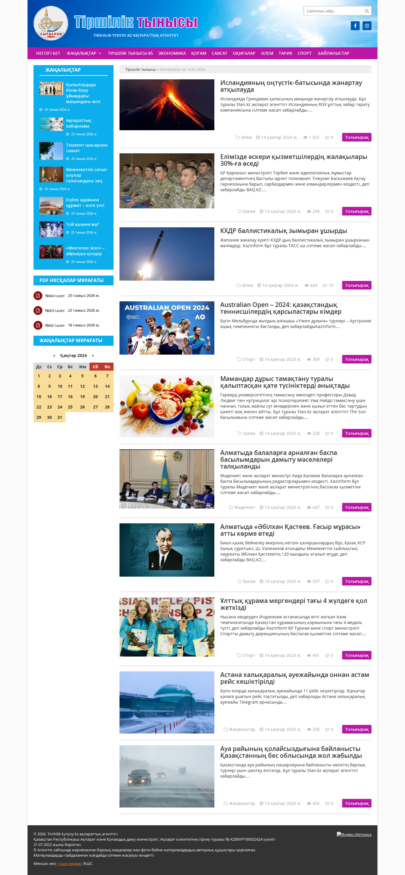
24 (60, 407)
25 (70, 407)
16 (49, 396)
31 (60, 417)
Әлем (267, 53)
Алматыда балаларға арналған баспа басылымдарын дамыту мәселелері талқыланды (278, 459)
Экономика (172, 53)
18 (70, 396)
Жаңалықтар (81, 53)
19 (82, 396)
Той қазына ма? (82, 224)
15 (38, 396)
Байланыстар (334, 53)
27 (95, 407)
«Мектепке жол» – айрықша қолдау (85, 250)
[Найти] (366, 10)
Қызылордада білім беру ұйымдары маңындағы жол (83, 93)
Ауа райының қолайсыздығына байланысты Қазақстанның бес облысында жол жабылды (291, 752)
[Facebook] (355, 25)
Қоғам (198, 53)
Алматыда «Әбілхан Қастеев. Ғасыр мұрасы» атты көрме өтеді (290, 530)
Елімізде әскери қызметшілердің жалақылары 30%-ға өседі (293, 160)
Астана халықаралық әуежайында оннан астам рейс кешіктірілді (294, 678)
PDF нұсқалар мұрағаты (71, 280)
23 (49, 407)
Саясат (219, 53)
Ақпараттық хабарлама (78, 123)
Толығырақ (357, 137)
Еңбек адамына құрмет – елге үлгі (85, 202)
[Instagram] (367, 25)
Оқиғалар (244, 53)
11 (70, 386)
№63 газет (55, 310)
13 (95, 386)
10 (60, 386)
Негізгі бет (48, 53)
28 (107, 407)
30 (49, 417)
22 (38, 407)
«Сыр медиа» (70, 863)
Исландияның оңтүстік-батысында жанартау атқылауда (291, 86)
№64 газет (55, 295)
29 (38, 417)
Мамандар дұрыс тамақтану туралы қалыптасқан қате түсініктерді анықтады (285, 382)
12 (82, 386)
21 (107, 396)
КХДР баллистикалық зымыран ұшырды (283, 230)
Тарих (285, 53)
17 (60, 396)
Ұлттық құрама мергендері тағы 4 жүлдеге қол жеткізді (293, 604)
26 (82, 407)
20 (95, 396)
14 (107, 386)
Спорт (305, 53)
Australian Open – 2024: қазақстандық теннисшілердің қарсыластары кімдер (281, 308)
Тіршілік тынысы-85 (130, 53)
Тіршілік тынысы (115, 23)
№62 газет (55, 325)
